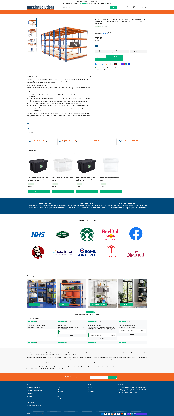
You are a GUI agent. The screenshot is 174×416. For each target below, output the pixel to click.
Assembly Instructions (62, 393)
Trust (58, 387)
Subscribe (112, 377)
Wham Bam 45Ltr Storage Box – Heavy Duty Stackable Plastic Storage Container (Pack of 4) (38, 179)
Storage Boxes (76, 12)
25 (103, 46)
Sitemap (59, 398)
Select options (38, 191)
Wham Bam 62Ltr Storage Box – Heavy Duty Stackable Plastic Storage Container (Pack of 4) (86, 179)
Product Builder (60, 12)
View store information (102, 71)
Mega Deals (43, 12)
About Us (90, 387)
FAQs (58, 389)
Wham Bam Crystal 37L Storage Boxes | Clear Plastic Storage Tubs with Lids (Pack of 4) (62, 179)
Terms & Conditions (92, 393)
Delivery (59, 394)
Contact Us (60, 391)
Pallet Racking (84, 12)
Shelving (29, 12)
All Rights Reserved (46, 413)
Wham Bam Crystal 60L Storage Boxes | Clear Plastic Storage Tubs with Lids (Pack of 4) (110, 179)
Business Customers (95, 12)
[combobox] (89, 7)
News (89, 394)
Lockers (68, 12)
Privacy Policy (91, 391)
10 (99, 46)
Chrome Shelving (51, 12)
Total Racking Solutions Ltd (36, 413)
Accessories (106, 12)
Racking (36, 12)
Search (59, 396)
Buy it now (109, 59)
